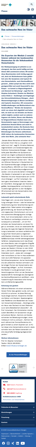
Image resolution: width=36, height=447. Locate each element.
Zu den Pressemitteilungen (18, 355)
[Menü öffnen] (33, 17)
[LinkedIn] (17, 443)
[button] (33, 368)
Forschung (5, 417)
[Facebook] (3, 443)
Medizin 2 (13, 44)
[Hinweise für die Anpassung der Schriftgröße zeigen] (32, 10)
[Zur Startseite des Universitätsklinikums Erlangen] (6, 5)
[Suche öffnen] (32, 4)
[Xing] (12, 443)
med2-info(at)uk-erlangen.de (16, 346)
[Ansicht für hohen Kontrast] (28, 10)
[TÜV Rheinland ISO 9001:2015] (18, 368)
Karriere (4, 422)
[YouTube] (23, 443)
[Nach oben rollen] (33, 444)
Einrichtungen (6, 412)
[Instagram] (8, 443)
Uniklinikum (5, 44)
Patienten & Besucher (9, 407)
